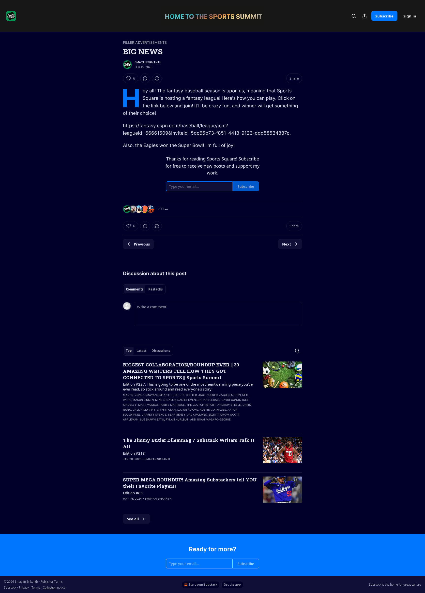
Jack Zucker (208, 395)
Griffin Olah (166, 409)
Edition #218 (134, 453)
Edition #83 (133, 492)
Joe (175, 395)
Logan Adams (187, 409)
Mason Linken (143, 400)
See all (133, 518)
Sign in (409, 16)
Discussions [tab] (161, 350)
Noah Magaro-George (214, 419)
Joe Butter (188, 395)
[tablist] (144, 289)
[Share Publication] (364, 16)
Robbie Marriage (172, 404)
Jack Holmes (197, 414)
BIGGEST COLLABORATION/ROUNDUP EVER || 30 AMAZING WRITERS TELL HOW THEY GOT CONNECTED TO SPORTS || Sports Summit (181, 371)
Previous (142, 244)
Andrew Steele (229, 404)
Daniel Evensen (189, 400)
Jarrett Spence (154, 414)
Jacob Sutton (230, 395)
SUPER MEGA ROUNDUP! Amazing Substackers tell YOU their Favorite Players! (190, 483)
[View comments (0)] (145, 78)
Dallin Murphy (144, 409)
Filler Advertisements (145, 42)
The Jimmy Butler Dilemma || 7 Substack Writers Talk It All (189, 443)
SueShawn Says (152, 419)
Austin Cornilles (213, 409)
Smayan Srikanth (148, 62)
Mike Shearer (165, 400)
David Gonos (231, 400)
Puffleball (211, 400)
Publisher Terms (52, 581)
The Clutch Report (201, 404)
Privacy (24, 587)
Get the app (232, 584)
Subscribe (384, 16)
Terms (35, 587)
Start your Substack (203, 584)
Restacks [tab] (155, 289)
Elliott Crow (219, 414)
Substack (375, 584)
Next (286, 244)
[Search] (354, 16)
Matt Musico (148, 404)
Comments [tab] (134, 289)
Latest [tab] (142, 350)
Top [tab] (129, 350)
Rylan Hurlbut (177, 419)
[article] (212, 395)
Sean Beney (177, 414)
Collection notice (54, 587)
